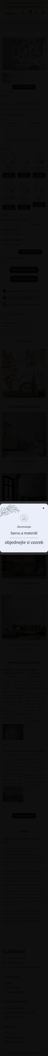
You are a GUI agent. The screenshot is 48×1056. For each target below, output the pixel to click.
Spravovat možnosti (24, 549)
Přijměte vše (24, 542)
